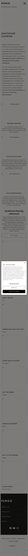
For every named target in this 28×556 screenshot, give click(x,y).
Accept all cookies (14, 291)
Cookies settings (14, 283)
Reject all (14, 287)
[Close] (24, 262)
